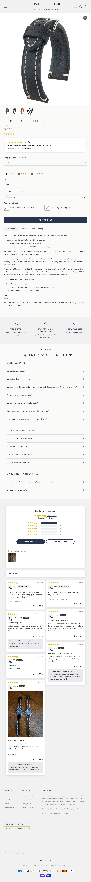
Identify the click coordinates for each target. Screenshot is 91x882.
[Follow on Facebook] (5, 853)
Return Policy (27, 800)
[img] (13, 583)
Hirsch (7, 125)
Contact (6, 804)
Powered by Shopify (58, 866)
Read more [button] (52, 630)
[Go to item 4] (30, 112)
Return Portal (9, 808)
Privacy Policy (27, 804)
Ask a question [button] (60, 541)
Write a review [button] (30, 541)
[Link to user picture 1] (25, 714)
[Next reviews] (85, 145)
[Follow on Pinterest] (17, 853)
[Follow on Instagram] (11, 853)
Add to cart (45, 220)
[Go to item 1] (7, 111)
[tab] (11, 229)
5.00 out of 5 (52, 516)
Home (6, 796)
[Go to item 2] (14, 111)
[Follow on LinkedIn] (23, 853)
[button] (9, 134)
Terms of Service (28, 808)
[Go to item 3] (22, 111)
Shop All (7, 800)
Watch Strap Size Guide (74, 332)
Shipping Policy (27, 796)
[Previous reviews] (5, 145)
